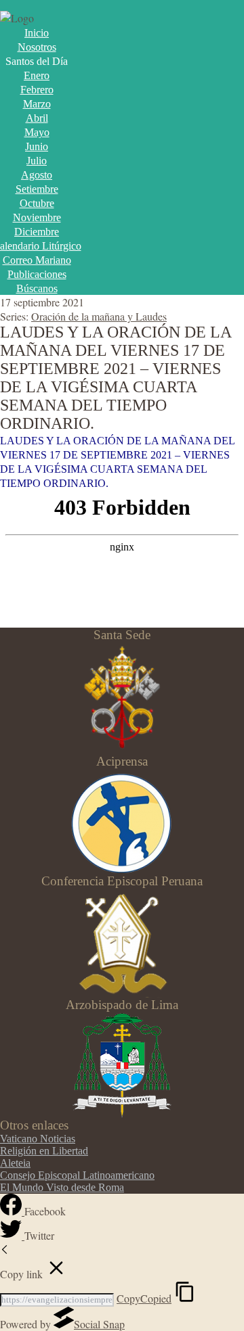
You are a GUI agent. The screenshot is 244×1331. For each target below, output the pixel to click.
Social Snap (99, 1324)
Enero (36, 75)
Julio (36, 160)
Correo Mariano (37, 260)
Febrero (37, 89)
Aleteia (15, 1163)
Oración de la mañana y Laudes (99, 316)
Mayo (36, 132)
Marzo (37, 104)
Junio (36, 146)
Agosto (36, 175)
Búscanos (37, 288)
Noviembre (37, 217)
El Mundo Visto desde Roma (62, 1187)
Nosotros (37, 47)
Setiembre (37, 189)
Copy (144, 1298)
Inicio (36, 33)
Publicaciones (36, 274)
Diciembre (36, 231)
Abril (37, 118)
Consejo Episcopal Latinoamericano (77, 1175)
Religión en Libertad (44, 1151)
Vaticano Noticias (37, 1138)
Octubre (37, 203)
